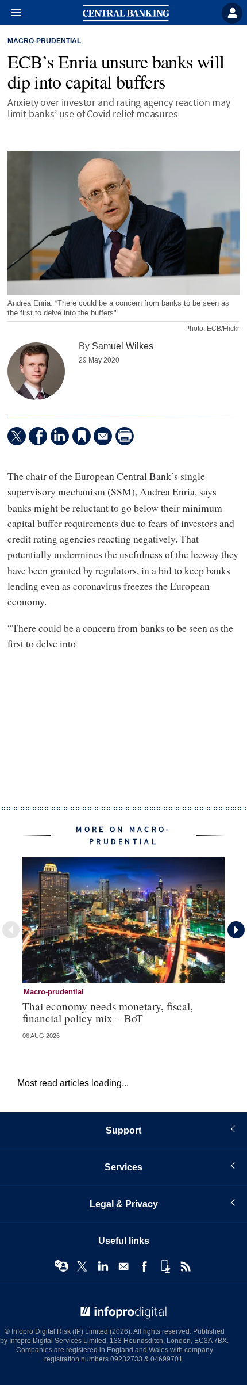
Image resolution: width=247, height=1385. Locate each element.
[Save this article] (81, 436)
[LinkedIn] (60, 436)
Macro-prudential (44, 41)
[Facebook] (38, 436)
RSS (185, 1266)
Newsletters (123, 1266)
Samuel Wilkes (122, 346)
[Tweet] (16, 436)
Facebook (144, 1266)
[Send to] (103, 436)
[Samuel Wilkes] (36, 371)
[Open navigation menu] (11, 13)
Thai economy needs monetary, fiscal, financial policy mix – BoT (107, 1012)
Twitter (82, 1266)
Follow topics (61, 1266)
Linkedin (103, 1266)
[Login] (232, 13)
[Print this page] (124, 436)
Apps (165, 1266)
